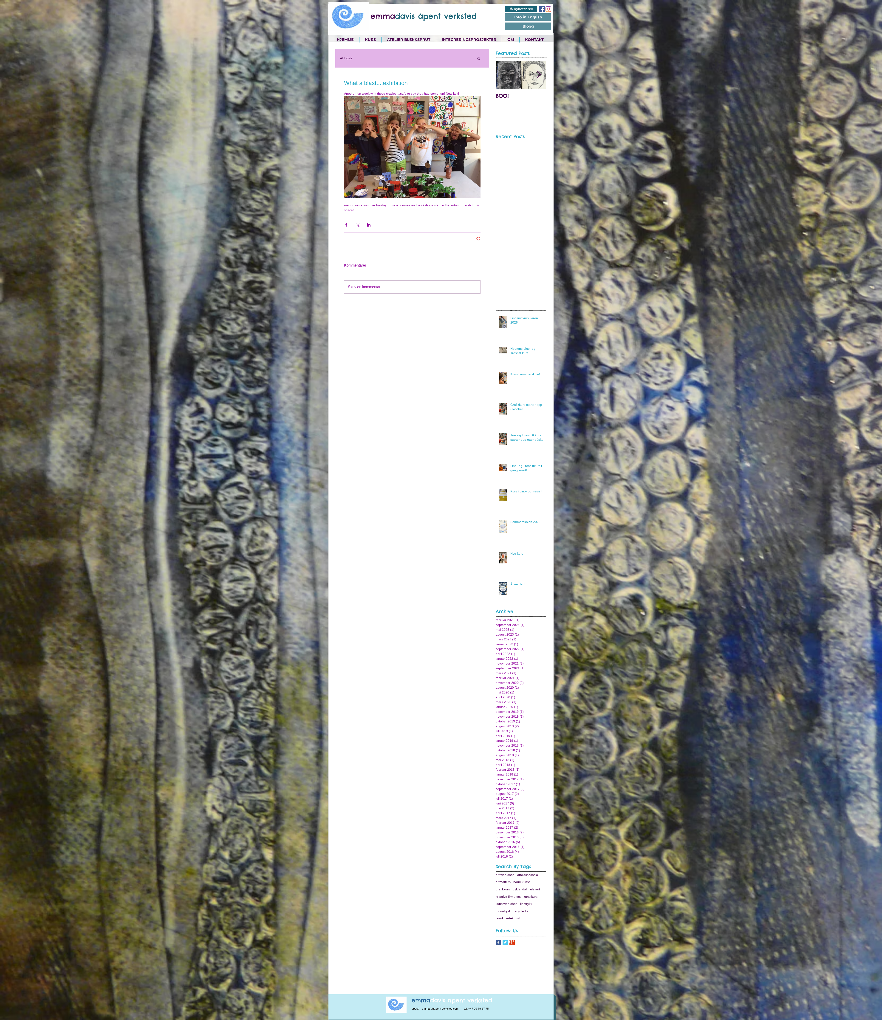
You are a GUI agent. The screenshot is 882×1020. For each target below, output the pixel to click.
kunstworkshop (506, 904)
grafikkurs (503, 889)
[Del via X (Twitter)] (357, 225)
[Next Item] (539, 74)
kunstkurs (530, 896)
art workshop (505, 875)
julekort (534, 889)
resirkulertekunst (508, 918)
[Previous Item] (503, 74)
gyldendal (520, 889)
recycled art (522, 911)
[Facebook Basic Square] (498, 942)
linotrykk (526, 904)
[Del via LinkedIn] (369, 225)
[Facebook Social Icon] (542, 9)
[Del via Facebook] (346, 225)
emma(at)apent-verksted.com (440, 1008)
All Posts (346, 58)
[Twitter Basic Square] (505, 942)
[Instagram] (548, 9)
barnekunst (521, 882)
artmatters (503, 882)
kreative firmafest (508, 896)
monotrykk (503, 911)
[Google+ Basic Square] (512, 942)
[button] (479, 58)
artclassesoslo (527, 875)
